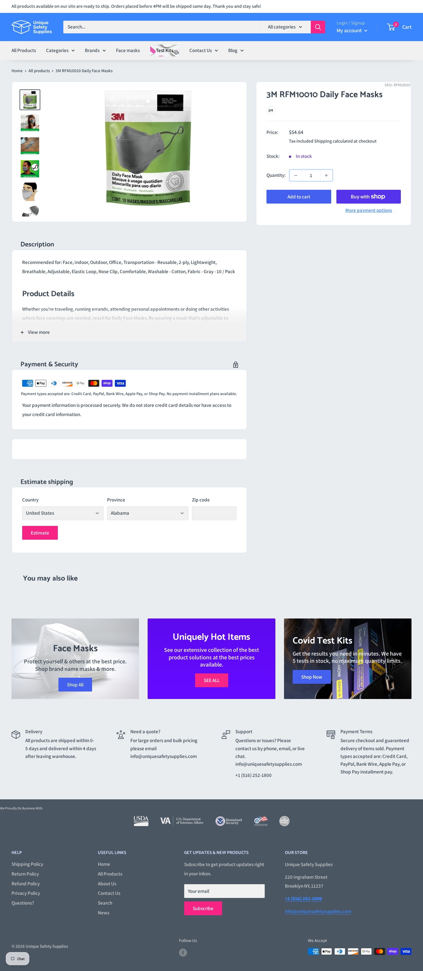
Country (30, 500)
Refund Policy (26, 883)
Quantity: (275, 175)
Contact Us (200, 50)
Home (17, 70)
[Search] (318, 27)
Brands (92, 50)
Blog (232, 50)
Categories (57, 50)
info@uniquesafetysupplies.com (318, 911)
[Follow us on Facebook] (183, 952)
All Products (24, 50)
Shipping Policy (27, 864)
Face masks (128, 50)
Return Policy (25, 874)
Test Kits (164, 50)
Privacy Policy (26, 893)
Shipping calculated (333, 141)
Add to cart (298, 197)
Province (116, 500)
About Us (107, 883)
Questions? (23, 903)
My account (350, 30)
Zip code (201, 500)
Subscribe (203, 908)
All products (39, 70)
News (103, 912)
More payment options (368, 210)
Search (105, 903)
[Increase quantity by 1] (326, 175)
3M (270, 111)
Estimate (40, 533)
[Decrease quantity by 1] (296, 175)
